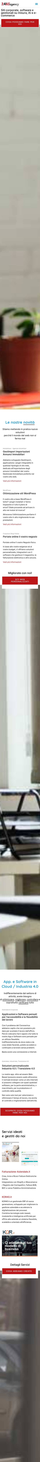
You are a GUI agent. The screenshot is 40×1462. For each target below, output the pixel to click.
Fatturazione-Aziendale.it (16, 1171)
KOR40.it (7, 1197)
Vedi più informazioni (12, 481)
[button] (36, 4)
